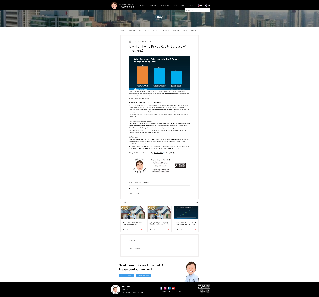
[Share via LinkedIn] (137, 188)
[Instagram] (165, 288)
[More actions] (189, 42)
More (192, 30)
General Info (166, 30)
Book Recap (156, 30)
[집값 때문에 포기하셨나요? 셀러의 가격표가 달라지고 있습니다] (186, 212)
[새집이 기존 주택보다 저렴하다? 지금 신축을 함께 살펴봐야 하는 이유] (133, 212)
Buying (147, 30)
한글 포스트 (131, 30)
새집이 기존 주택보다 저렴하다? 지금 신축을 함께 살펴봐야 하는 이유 (132, 223)
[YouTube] (173, 288)
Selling (140, 30)
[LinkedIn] (169, 288)
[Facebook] (161, 288)
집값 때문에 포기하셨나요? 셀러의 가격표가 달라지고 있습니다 (186, 223)
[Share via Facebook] (129, 188)
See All (197, 202)
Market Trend (176, 30)
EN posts (185, 30)
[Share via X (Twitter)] (133, 188)
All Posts (122, 30)
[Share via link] (142, 188)
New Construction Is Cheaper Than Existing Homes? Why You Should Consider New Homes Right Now (159, 223)
